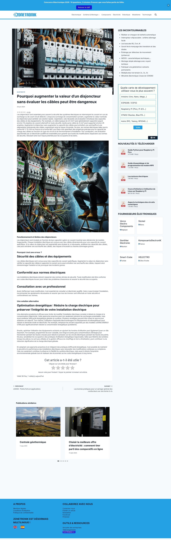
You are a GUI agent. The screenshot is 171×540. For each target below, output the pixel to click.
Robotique (126, 15)
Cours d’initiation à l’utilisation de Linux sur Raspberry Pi (141, 190)
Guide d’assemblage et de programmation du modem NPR (141, 164)
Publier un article (69, 511)
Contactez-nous (69, 508)
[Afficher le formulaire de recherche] (156, 15)
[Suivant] (106, 433)
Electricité (116, 15)
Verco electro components (126, 223)
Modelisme (136, 15)
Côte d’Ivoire (144, 261)
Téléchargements (69, 530)
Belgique (124, 230)
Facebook (66, 515)
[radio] (53, 368)
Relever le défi (84, 7)
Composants (106, 15)
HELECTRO (144, 257)
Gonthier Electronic (125, 241)
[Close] (168, 5)
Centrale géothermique (33, 442)
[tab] (58, 461)
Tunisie (123, 261)
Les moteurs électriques (138, 176)
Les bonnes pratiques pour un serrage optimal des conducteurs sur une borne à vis (93, 388)
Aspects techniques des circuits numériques (141, 203)
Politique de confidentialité (23, 513)
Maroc (141, 225)
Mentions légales (19, 508)
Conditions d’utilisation (21, 511)
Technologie (146, 15)
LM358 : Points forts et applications (26, 387)
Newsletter (67, 513)
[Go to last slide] (20, 433)
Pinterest (66, 517)
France (142, 244)
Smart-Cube (126, 257)
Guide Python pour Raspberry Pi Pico (141, 151)
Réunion (124, 246)
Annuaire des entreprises (72, 527)
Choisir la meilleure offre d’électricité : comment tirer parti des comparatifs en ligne (86, 445)
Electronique (76, 15)
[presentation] (38, 422)
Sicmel (141, 221)
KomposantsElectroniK (149, 240)
